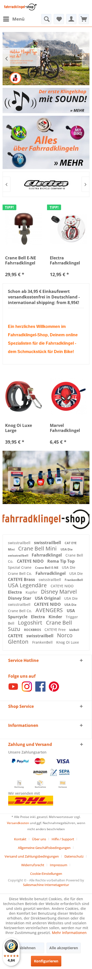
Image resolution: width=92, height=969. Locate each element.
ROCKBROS (33, 630)
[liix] (47, 184)
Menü (18, 19)
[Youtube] (13, 690)
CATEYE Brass (22, 579)
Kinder (56, 617)
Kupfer (32, 592)
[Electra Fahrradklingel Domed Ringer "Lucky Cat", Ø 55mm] (68, 228)
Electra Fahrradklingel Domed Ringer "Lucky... (65, 260)
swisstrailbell (19, 542)
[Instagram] (27, 690)
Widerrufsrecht (32, 865)
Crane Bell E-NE (47, 567)
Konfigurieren (46, 961)
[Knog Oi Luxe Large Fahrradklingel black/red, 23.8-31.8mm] (23, 396)
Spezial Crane (20, 567)
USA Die (67, 549)
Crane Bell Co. (20, 573)
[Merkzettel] (59, 19)
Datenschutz (74, 856)
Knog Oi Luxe (67, 642)
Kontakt (20, 839)
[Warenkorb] (84, 19)
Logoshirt (30, 622)
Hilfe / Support (63, 839)
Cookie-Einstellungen (46, 873)
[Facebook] (40, 690)
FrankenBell (74, 580)
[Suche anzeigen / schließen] (46, 19)
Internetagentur (56, 884)
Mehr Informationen (69, 932)
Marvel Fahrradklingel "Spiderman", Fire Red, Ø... (68, 428)
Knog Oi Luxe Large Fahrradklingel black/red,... (20, 428)
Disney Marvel (59, 591)
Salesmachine (33, 884)
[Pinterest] (54, 690)
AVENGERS (50, 610)
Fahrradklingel (47, 555)
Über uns (39, 839)
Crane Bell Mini (38, 548)
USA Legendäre (28, 585)
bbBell (74, 630)
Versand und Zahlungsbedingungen (32, 856)
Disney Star (20, 598)
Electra (15, 592)
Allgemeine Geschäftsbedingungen (44, 847)
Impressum (58, 865)
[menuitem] (13, 19)
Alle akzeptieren (63, 947)
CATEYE (16, 636)
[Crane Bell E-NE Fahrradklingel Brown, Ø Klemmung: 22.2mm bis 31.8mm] (23, 228)
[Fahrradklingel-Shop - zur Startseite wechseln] (20, 7)
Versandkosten (18, 823)
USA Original (48, 598)
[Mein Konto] (71, 19)
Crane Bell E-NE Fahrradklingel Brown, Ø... (20, 260)
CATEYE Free (55, 629)
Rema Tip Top (61, 561)
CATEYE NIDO (31, 561)
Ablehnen (27, 947)
